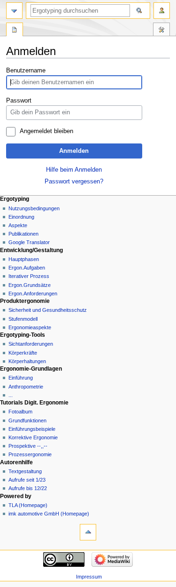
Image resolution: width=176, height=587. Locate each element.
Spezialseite (15, 30)
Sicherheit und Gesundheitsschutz (47, 310)
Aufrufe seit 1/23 (27, 480)
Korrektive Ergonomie (33, 437)
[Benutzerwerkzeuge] (161, 10)
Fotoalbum (20, 411)
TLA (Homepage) (27, 505)
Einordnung (21, 217)
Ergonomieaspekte (29, 327)
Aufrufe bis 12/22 (27, 488)
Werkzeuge (161, 30)
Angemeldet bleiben (46, 131)
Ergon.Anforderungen (32, 293)
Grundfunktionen (27, 420)
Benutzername (26, 70)
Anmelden (74, 151)
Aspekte (17, 225)
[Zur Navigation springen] (14, 10)
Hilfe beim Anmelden (74, 170)
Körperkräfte (22, 353)
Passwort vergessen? (74, 181)
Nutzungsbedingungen (34, 208)
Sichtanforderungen (30, 344)
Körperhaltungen (27, 361)
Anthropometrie (25, 386)
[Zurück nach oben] (88, 532)
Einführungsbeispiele (31, 429)
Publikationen (23, 234)
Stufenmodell (23, 319)
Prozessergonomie (30, 454)
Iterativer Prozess (28, 276)
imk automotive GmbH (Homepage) (48, 513)
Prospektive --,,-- (27, 446)
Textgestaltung (25, 471)
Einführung (20, 378)
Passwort (18, 100)
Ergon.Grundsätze (29, 285)
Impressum (89, 576)
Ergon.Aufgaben (26, 267)
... (10, 395)
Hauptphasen (23, 259)
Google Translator (29, 242)
